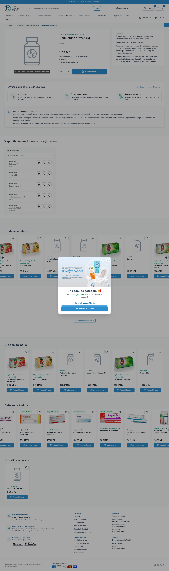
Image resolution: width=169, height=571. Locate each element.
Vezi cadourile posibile (84, 309)
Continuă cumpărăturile (84, 303)
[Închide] (107, 260)
